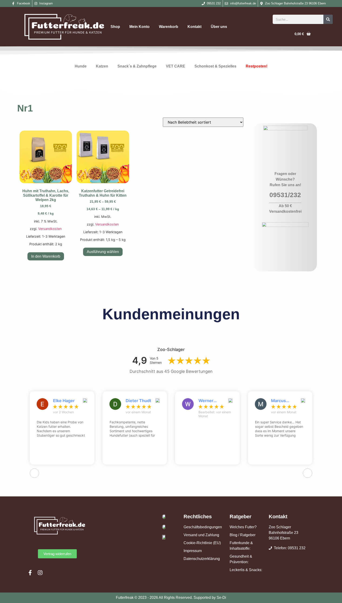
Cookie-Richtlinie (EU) (202, 543)
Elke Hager (64, 400)
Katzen (102, 66)
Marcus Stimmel (279, 400)
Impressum (193, 551)
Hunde (81, 66)
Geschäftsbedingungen (203, 527)
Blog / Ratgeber (242, 535)
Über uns (219, 27)
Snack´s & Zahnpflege (137, 66)
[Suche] (328, 19)
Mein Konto (139, 27)
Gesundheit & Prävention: (241, 559)
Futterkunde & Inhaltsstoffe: (241, 545)
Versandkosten (50, 229)
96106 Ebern (279, 538)
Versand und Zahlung (201, 535)
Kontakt (194, 27)
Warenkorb (168, 27)
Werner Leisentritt (209, 400)
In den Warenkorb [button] (45, 256)
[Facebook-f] (30, 572)
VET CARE (175, 66)
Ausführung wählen (103, 252)
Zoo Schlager (280, 527)
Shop (115, 27)
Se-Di (221, 598)
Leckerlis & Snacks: (246, 570)
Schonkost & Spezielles (215, 66)
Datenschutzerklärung (202, 559)
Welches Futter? (243, 527)
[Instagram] (40, 572)
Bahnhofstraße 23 (283, 533)
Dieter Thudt (138, 400)
